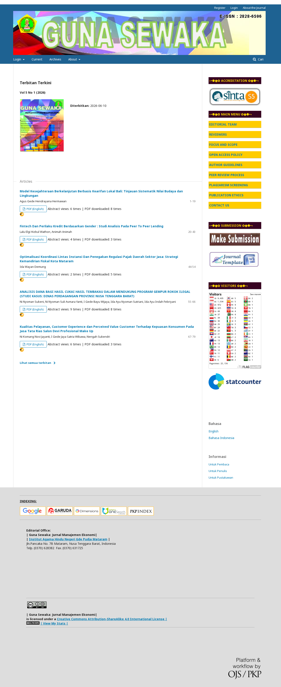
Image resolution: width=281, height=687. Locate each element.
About (73, 59)
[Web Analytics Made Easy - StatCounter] (33, 623)
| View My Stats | (54, 623)
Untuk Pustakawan (221, 477)
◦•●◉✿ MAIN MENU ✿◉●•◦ (230, 114)
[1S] (114, 514)
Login (17, 59)
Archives (55, 59)
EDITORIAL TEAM (223, 124)
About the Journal (254, 8)
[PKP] (141, 514)
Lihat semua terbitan (35, 363)
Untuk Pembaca (219, 464)
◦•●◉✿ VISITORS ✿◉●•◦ (228, 286)
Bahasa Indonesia (221, 438)
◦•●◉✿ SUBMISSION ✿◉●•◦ (231, 225)
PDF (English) (35, 209)
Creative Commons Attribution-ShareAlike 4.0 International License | (112, 619)
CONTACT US (219, 205)
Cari (260, 59)
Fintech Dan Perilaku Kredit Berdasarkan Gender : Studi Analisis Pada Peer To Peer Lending (91, 226)
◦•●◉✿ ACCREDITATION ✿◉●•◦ (234, 80)
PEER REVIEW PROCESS (226, 175)
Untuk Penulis (218, 471)
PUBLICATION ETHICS (226, 195)
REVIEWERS (218, 134)
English (213, 431)
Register (219, 8)
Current (37, 59)
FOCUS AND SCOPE (223, 144)
